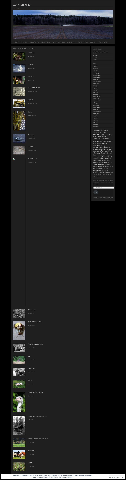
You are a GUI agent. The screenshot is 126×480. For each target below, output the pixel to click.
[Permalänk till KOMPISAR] (19, 376)
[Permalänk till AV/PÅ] (19, 388)
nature (106, 159)
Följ (96, 192)
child (109, 147)
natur (96, 134)
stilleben (103, 136)
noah (80, 42)
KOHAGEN (31, 451)
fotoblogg (96, 153)
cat (107, 147)
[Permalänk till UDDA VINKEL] (19, 317)
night (109, 159)
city (112, 147)
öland (103, 174)
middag (95, 159)
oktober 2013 (96, 109)
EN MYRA (31, 76)
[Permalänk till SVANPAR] (19, 72)
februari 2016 (96, 72)
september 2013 (97, 111)
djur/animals (34, 42)
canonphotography (99, 147)
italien (98, 157)
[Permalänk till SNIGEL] (19, 470)
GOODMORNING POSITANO (100, 52)
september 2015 (97, 81)
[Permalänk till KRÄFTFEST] (19, 60)
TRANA (95, 59)
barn (94, 143)
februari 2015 (96, 94)
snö (94, 168)
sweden (101, 172)
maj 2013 (95, 118)
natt (98, 159)
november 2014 (96, 96)
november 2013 (96, 107)
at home (108, 141)
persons (100, 162)
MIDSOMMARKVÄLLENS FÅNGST (38, 439)
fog (100, 151)
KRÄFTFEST (31, 52)
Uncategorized (96, 138)
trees (109, 172)
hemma (96, 132)
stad (98, 136)
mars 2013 (95, 122)
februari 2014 (96, 103)
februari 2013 (96, 124)
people (108, 160)
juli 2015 (95, 85)
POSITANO (95, 55)
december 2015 (96, 75)
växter (107, 138)
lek (108, 157)
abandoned (96, 141)
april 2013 (95, 120)
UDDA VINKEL (32, 310)
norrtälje (99, 160)
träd (112, 172)
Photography (105, 164)
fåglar (94, 155)
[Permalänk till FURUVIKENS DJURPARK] (19, 411)
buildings (104, 143)
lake (106, 157)
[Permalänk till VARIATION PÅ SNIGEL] (19, 340)
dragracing (96, 151)
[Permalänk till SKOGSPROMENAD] (19, 95)
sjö (101, 166)
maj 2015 (95, 88)
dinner (103, 149)
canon (102, 145)
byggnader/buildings (21, 42)
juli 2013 (95, 115)
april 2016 (95, 68)
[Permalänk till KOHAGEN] (19, 458)
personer (109, 134)
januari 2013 (96, 126)
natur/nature (71, 42)
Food (102, 151)
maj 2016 (95, 66)
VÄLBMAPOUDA (33, 159)
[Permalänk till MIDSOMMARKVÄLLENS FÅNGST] (19, 446)
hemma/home (45, 42)
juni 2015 (95, 87)
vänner (103, 138)
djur (102, 130)
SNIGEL (30, 463)
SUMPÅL (30, 100)
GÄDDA (30, 112)
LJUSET (95, 57)
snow (111, 166)
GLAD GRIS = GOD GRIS (35, 344)
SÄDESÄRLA (32, 146)
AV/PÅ (30, 380)
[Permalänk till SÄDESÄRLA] (19, 154)
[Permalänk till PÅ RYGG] (19, 142)
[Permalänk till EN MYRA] (19, 83)
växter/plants (103, 42)
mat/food (61, 42)
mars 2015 (95, 92)
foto (110, 151)
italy (101, 157)
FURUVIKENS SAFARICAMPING (37, 416)
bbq (97, 143)
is (95, 157)
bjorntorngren (22, 5)
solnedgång (99, 168)
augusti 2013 (96, 113)
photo (106, 162)
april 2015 (95, 90)
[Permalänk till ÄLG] (19, 364)
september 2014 (97, 100)
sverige (95, 172)
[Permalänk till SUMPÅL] (19, 107)
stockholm (101, 170)
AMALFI (95, 54)
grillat (98, 155)
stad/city (93, 42)
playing (95, 166)
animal (102, 141)
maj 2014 (95, 102)
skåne (107, 166)
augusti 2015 (96, 83)
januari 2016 (96, 73)
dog (110, 149)
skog (104, 166)
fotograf (103, 153)
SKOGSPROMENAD (34, 88)
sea (99, 166)
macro (54, 42)
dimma (99, 149)
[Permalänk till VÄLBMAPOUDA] (19, 159)
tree (106, 172)
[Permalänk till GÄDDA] (19, 130)
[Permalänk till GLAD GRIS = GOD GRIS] (19, 352)
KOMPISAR (31, 368)
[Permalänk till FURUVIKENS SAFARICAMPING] (19, 434)
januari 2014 (96, 105)
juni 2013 (95, 117)
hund (110, 155)
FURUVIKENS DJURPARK (35, 392)
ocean (104, 160)
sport (86, 42)
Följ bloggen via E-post (99, 177)
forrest (107, 151)
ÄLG (29, 356)
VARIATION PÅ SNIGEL (35, 322)
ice (94, 157)
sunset (106, 170)
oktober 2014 (96, 98)
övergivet (108, 174)
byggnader (96, 130)
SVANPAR (31, 64)
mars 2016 (95, 70)
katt (103, 157)
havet (106, 130)
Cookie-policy (69, 477)
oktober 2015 (96, 79)
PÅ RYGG (31, 134)
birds (99, 143)
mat (104, 132)
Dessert (95, 149)
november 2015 (96, 77)
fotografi (109, 153)
